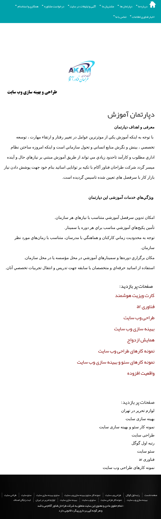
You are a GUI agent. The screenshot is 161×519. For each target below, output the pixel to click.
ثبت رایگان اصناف (22, 499)
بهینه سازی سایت (68, 499)
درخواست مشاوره (54, 6)
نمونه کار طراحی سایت (111, 499)
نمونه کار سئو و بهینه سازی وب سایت (82, 495)
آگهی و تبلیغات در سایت (83, 6)
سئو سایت (26, 495)
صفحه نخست (150, 495)
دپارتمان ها (125, 6)
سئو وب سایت (89, 499)
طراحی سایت (10, 495)
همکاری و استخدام (27, 6)
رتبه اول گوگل (133, 495)
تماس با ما (120, 17)
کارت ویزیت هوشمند (135, 295)
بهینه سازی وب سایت (137, 499)
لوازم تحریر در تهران (45, 499)
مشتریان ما (107, 6)
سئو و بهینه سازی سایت (48, 495)
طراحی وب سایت (113, 495)
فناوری (146, 306)
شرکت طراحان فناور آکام (60, 506)
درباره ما (143, 6)
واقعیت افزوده (141, 373)
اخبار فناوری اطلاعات (143, 17)
